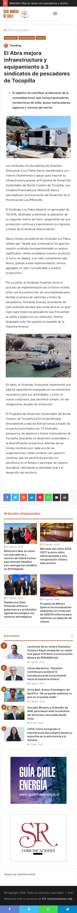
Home (10, 30)
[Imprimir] (64, 497)
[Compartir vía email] (56, 497)
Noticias (41, 37)
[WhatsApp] (48, 497)
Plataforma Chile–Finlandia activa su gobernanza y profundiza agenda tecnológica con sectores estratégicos (20, 609)
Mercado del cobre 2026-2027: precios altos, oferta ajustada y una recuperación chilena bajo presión (56, 556)
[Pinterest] (40, 497)
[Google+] (23, 497)
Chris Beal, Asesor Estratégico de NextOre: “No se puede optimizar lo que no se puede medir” (49, 693)
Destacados (23, 30)
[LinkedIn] (32, 497)
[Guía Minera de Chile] (16, 13)
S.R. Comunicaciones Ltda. (57, 898)
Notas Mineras (27, 37)
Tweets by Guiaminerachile (19, 874)
